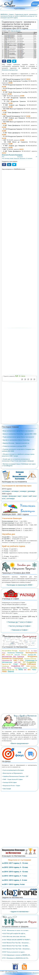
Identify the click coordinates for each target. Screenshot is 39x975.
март (19, 496)
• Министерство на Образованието (12, 773)
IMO (29, 669)
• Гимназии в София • (19, 630)
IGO (16, 669)
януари (4, 496)
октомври (15, 491)
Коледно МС (32, 654)
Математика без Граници (13, 656)
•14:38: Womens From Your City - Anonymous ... (16, 943)
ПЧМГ (15, 664)
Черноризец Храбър (20, 668)
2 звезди (25, 378)
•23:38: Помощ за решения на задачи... (13, 952)
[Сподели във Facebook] (4, 61)
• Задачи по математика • (19, 911)
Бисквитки (36, 973)
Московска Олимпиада (30, 658)
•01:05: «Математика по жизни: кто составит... (15, 930)
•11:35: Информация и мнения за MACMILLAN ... (16, 955)
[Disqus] (19, 351)
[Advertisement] (19, 248)
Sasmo (11, 671)
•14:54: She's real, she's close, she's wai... (14, 936)
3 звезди (28, 378)
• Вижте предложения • (19, 743)
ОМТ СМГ (17, 662)
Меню (35, 3)
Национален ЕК (7, 660)
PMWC (34, 669)
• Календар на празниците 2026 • (19, 585)
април (25, 496)
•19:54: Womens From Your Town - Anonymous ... (16, 949)
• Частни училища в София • (19, 626)
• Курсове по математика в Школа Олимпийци (15, 440)
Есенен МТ (10, 654)
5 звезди (34, 378)
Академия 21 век (24, 651)
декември (31, 491)
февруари (12, 496)
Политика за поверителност (24, 973)
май (30, 496)
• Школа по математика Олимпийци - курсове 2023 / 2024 (19, 434)
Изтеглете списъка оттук (10, 70)
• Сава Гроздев (6, 788)
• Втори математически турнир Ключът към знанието (17, 431)
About (14, 973)
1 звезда (22, 378)
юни (34, 496)
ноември (23, 491)
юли (3, 498)
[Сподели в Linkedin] (9, 61)
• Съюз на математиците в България (13, 770)
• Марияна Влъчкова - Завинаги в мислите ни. (15, 443)
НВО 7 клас (18, 660)
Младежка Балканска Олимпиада (19, 657)
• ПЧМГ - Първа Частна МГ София (12, 779)
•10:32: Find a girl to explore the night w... (14, 933)
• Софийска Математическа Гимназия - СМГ (15, 776)
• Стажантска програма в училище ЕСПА (14, 446)
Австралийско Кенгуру (9, 651)
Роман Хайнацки (28, 663)
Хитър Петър (6, 668)
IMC (25, 669)
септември (6, 491)
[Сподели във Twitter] (14, 61)
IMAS (20, 669)
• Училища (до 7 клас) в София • (19, 622)
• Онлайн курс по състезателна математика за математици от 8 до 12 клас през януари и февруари (18, 460)
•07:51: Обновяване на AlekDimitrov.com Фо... (15, 958)
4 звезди (31, 378)
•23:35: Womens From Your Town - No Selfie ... (15, 946)
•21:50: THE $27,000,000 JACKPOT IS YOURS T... (16, 939)
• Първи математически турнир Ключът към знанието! (18, 437)
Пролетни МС (6, 664)
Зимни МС (17, 654)
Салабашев (5, 666)
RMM (4, 671)
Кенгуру (23, 654)
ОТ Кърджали (29, 662)
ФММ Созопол (31, 666)
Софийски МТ (17, 665)
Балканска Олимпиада (15, 653)
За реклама (8, 973)
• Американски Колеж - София (11, 785)
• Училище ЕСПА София (9, 782)
